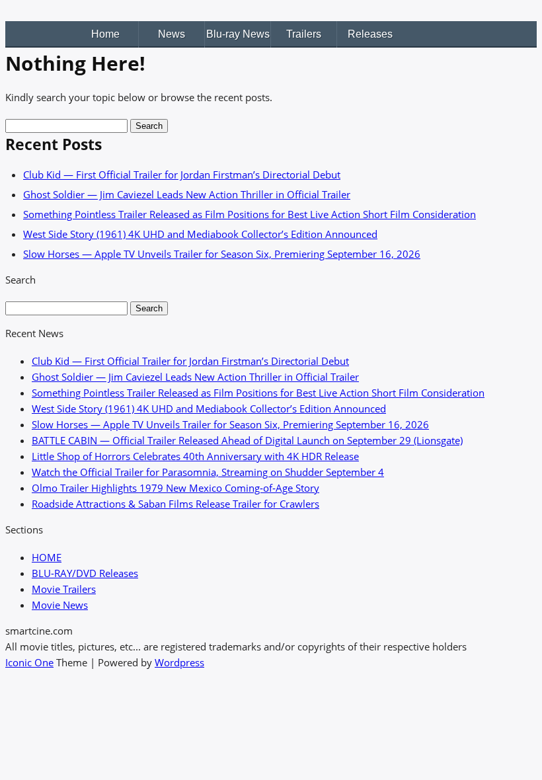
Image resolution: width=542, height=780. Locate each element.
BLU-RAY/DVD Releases (85, 573)
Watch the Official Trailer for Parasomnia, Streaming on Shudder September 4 (208, 472)
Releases (370, 34)
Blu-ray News (238, 34)
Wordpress (179, 662)
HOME (46, 557)
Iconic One (29, 662)
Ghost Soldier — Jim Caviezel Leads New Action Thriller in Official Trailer (186, 194)
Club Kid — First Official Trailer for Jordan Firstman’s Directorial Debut (181, 174)
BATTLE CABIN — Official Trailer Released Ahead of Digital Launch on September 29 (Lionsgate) (247, 440)
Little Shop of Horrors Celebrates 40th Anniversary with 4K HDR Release (195, 456)
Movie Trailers (64, 589)
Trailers (303, 34)
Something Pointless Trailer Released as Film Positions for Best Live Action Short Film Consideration (249, 214)
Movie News (60, 604)
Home (105, 34)
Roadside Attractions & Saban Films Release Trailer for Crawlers (175, 503)
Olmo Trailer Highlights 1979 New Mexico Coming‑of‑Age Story (175, 487)
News (171, 34)
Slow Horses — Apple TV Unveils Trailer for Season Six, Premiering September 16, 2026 (221, 253)
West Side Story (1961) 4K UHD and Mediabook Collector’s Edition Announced (200, 234)
